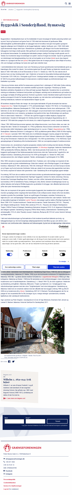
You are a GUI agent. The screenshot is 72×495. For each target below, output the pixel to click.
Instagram (8, 474)
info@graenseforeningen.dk (14, 459)
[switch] (27, 254)
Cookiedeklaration (10, 483)
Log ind (6, 489)
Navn (6, 418)
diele (53, 58)
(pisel (25, 60)
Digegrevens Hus (6, 106)
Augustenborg (58, 129)
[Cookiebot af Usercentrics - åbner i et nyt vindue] (61, 227)
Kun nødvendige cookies (13, 267)
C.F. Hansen (6, 134)
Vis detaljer (62, 261)
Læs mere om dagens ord (16, 398)
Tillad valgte (36, 267)
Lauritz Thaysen (31, 200)
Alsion (22, 291)
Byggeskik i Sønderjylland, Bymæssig (27, 9)
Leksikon (11, 9)
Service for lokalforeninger (13, 486)
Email (28, 418)
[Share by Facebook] (9, 361)
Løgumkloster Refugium (50, 277)
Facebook (8, 471)
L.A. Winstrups (43, 147)
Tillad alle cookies (59, 267)
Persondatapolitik (9, 479)
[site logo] (13, 3)
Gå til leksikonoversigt (10, 20)
